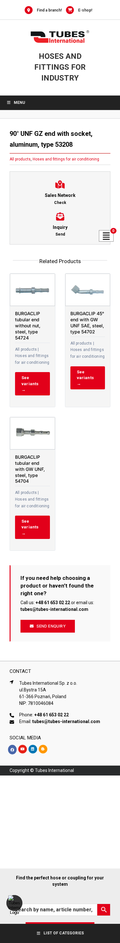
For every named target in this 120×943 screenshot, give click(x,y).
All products (20, 159)
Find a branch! (49, 10)
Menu (19, 102)
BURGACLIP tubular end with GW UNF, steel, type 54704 (30, 469)
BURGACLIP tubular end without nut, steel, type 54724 (27, 325)
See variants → (30, 383)
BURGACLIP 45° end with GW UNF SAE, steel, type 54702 (87, 322)
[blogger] (43, 749)
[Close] (110, 878)
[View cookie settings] (14, 903)
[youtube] (22, 749)
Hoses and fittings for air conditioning (66, 159)
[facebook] (12, 749)
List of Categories (64, 933)
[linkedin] (32, 749)
